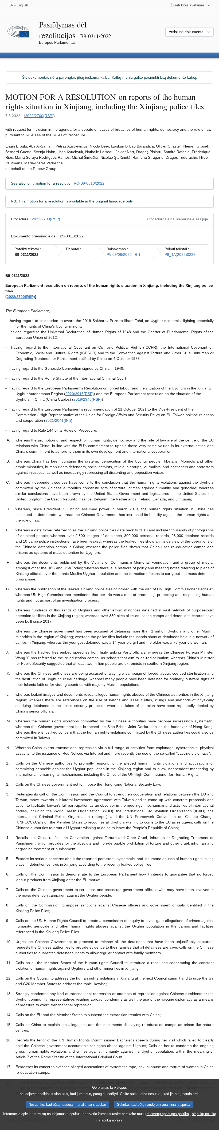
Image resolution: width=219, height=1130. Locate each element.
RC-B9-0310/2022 (89, 183)
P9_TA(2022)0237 (180, 254)
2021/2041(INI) (58, 420)
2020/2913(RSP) (79, 394)
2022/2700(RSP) (39, 116)
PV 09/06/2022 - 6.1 (123, 254)
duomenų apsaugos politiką (168, 1114)
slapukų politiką (204, 1114)
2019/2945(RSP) (87, 399)
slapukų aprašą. (111, 1120)
